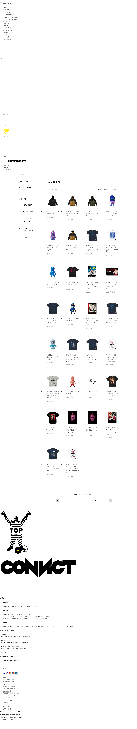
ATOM (8, 697)
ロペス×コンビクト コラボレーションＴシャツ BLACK (72, 284)
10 (87, 500)
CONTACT (6, 25)
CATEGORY (17, 161)
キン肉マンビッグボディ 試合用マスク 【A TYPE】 (72, 430)
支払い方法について (9, 681)
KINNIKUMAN (9, 15)
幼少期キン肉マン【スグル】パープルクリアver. (52, 248)
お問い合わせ (7, 39)
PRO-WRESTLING (11, 19)
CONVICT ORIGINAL (11, 17)
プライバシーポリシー (10, 695)
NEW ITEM (8, 13)
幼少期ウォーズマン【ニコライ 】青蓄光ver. (52, 357)
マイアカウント (7, 31)
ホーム (22, 174)
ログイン (5, 35)
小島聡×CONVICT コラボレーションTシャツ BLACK (112, 393)
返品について (7, 677)
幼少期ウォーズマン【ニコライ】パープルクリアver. (112, 213)
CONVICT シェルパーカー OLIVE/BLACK (92, 213)
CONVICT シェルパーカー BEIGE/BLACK (72, 213)
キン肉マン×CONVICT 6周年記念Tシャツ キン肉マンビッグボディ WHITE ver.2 (72, 468)
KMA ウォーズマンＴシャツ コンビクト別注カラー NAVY (52, 321)
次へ (110, 500)
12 (95, 500)
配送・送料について (9, 679)
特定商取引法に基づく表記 (11, 693)
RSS (4, 697)
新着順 (113, 189)
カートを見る (7, 37)
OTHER (7, 21)
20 (106, 500)
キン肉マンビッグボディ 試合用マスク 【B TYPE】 (92, 430)
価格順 (106, 189)
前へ (57, 500)
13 (99, 500)
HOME (5, 7)
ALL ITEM (6, 23)
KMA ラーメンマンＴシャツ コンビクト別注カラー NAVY (92, 248)
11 (91, 500)
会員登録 (5, 33)
